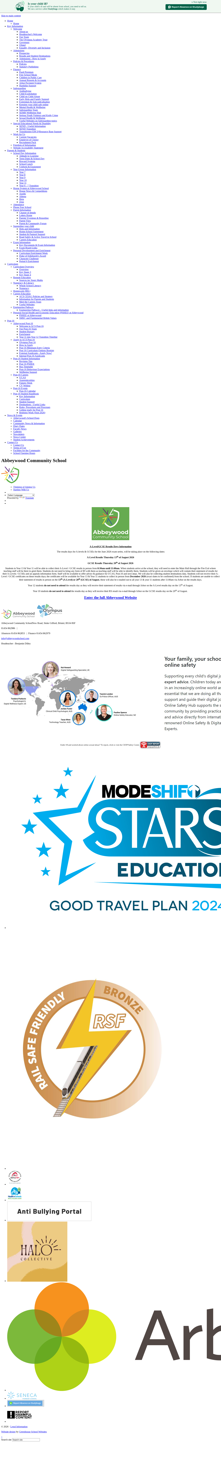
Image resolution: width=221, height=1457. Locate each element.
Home (10, 21)
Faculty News (19, 429)
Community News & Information (29, 423)
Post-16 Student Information (26, 358)
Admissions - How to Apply (32, 58)
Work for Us (19, 134)
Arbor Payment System (30, 83)
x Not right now (199, 2)
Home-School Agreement (31, 231)
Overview (24, 269)
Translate (29, 498)
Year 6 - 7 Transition (29, 185)
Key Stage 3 (25, 272)
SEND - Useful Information (32, 126)
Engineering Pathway (23, 307)
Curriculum (12, 264)
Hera (21, 199)
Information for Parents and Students (36, 299)
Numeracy (24, 288)
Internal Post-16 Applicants (32, 356)
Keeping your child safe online (33, 104)
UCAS (22, 377)
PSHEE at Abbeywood (30, 315)
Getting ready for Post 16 (31, 410)
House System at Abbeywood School (31, 188)
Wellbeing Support (28, 372)
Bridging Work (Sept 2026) (32, 412)
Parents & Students (16, 150)
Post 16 (10, 320)
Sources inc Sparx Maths (31, 280)
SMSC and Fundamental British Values (38, 318)
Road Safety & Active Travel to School (37, 237)
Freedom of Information (24, 145)
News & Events (14, 415)
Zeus (21, 202)
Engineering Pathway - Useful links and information (44, 310)
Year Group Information (24, 169)
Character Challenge (29, 258)
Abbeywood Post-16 (23, 323)
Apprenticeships (27, 380)
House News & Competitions (33, 191)
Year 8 (22, 175)
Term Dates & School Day (32, 158)
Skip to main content (11, 15)
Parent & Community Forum (32, 223)
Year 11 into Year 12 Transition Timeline (38, 337)
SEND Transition (27, 129)
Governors (24, 42)
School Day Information (24, 153)
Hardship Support (27, 85)
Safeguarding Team (28, 110)
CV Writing (24, 385)
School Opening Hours (24, 453)
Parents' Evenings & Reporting (34, 218)
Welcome (17, 29)
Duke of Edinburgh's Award (32, 256)
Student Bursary (27, 331)
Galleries (17, 431)
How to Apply (26, 345)
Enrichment (24, 334)
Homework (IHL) (21, 291)
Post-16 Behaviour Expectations (34, 369)
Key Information (15, 26)
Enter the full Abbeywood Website (110, 597)
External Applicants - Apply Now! (35, 353)
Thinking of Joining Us (24, 487)
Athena (22, 196)
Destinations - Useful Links (32, 404)
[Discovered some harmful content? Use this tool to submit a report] (19, 1421)
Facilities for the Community (26, 450)
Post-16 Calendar (27, 391)
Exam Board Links (28, 248)
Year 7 (22, 172)
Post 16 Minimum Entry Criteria (34, 347)
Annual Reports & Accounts (32, 80)
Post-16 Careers (20, 375)
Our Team (24, 37)
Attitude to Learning (28, 156)
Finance (17, 69)
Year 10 (23, 180)
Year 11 (22, 183)
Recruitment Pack (27, 142)
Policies (23, 64)
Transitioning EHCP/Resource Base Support (40, 131)
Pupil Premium (26, 72)
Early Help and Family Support (34, 99)
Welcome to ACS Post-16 (31, 326)
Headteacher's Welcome (30, 34)
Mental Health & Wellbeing (32, 107)
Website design (8, 1431)
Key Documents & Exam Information (37, 245)
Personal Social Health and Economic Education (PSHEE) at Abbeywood (48, 312)
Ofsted (22, 45)
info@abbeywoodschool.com (15, 638)
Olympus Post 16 (27, 342)
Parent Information (22, 210)
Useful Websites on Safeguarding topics (38, 121)
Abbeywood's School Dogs (26, 418)
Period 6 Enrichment (29, 261)
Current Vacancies (28, 137)
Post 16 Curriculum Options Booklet (36, 350)
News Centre (19, 437)
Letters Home (25, 215)
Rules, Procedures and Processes (34, 407)
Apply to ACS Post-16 (24, 339)
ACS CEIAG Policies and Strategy (36, 296)
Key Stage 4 (25, 275)
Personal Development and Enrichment (31, 250)
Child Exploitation (28, 93)
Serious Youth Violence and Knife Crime (38, 115)
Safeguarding (19, 88)
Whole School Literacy (30, 285)
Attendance (18, 204)
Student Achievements (23, 439)
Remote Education (22, 277)
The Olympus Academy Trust (33, 39)
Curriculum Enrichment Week (33, 253)
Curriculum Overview (23, 266)
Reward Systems (27, 161)
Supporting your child (23, 226)
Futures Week (25, 383)
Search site (6, 1439)
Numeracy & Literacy (23, 283)
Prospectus (24, 53)
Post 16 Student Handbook (26, 393)
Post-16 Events (20, 388)
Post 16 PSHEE (26, 364)
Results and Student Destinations (34, 56)
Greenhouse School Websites (33, 1431)
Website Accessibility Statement (28, 148)
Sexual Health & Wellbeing (32, 118)
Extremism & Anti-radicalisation (34, 102)
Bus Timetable (26, 366)
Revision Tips (25, 361)
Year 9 (22, 177)
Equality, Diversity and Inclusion (34, 48)
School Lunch (26, 164)
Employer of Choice (28, 139)
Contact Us (12, 442)
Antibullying (25, 91)
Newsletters (18, 434)
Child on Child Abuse (29, 96)
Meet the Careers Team (30, 302)
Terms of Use (19, 447)
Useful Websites (27, 304)
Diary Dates (19, 426)
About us (23, 31)
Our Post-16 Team (28, 329)
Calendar (17, 420)
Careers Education (28, 239)
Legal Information (19, 1426)
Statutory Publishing (28, 66)
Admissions (18, 50)
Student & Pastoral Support (32, 234)
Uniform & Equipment (30, 166)
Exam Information (22, 242)
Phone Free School (22, 207)
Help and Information (29, 229)
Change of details (27, 212)
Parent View (25, 220)
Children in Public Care (30, 77)
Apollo (22, 193)
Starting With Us (21, 489)
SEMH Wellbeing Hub (30, 112)
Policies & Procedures (23, 61)
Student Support (27, 402)
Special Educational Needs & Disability (32, 123)
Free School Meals (28, 75)
